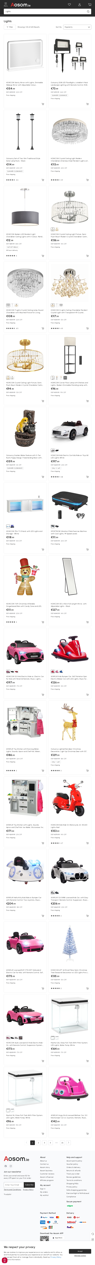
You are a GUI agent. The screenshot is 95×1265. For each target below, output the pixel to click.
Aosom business (46, 1171)
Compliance (71, 1197)
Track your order (73, 1174)
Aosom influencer (47, 1177)
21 (62, 1143)
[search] (88, 11)
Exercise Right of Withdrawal (77, 1193)
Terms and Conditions (12, 1190)
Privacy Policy (28, 1190)
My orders (44, 1192)
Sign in (43, 1189)
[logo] (20, 4)
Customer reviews (47, 1174)
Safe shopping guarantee (76, 1190)
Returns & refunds (73, 1171)
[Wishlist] (69, 4)
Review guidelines (73, 1177)
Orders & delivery (73, 1167)
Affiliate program (47, 1180)
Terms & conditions (74, 1180)
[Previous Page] (26, 1142)
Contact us (44, 1164)
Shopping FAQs (72, 1184)
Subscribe (29, 1185)
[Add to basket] (43, 104)
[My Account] (79, 4)
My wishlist (44, 1195)
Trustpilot (7, 1194)
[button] (4, 1260)
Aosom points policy (74, 1161)
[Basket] (89, 4)
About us (43, 1161)
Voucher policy (72, 1164)
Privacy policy (71, 1187)
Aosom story (45, 1167)
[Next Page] (68, 1142)
